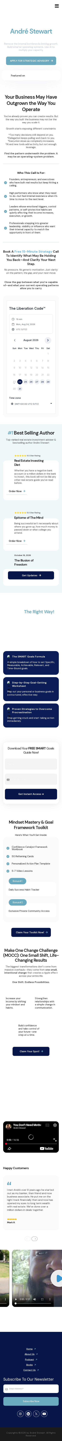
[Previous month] (14, 340)
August (28, 340)
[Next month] (48, 340)
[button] (56, 6)
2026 (35, 340)
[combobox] (32, 403)
